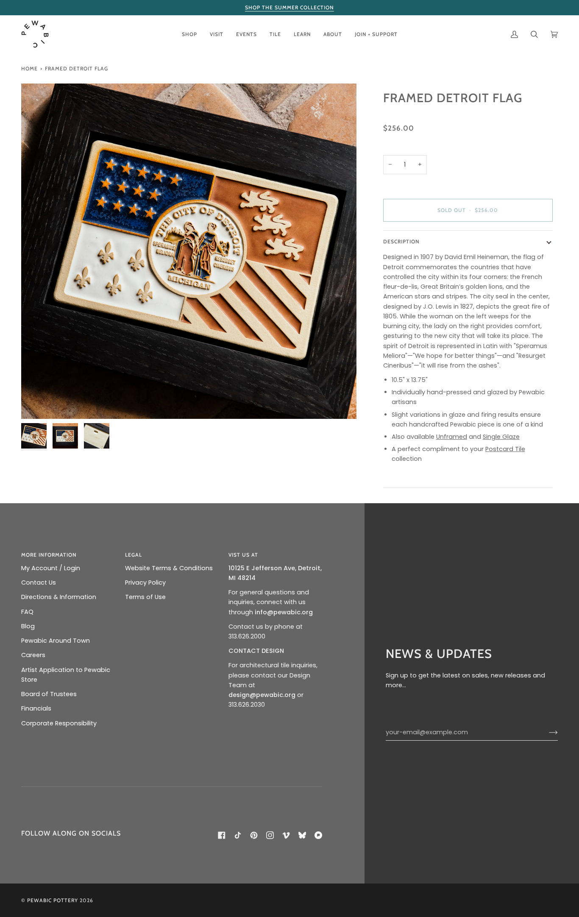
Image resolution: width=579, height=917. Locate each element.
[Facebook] (221, 835)
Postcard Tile (505, 449)
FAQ (27, 612)
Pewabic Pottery (52, 900)
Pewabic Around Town (55, 640)
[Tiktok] (238, 835)
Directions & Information (58, 597)
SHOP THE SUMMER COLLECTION (289, 7)
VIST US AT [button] (243, 555)
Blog (28, 626)
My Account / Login (50, 568)
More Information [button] (49, 555)
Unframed (451, 436)
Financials (36, 708)
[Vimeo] (286, 835)
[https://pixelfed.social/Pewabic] (318, 835)
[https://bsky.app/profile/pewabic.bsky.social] (302, 835)
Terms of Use (145, 597)
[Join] (546, 732)
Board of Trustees (49, 694)
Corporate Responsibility (59, 723)
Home (29, 68)
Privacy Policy (145, 582)
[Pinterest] (254, 835)
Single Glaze (501, 436)
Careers (33, 655)
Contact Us (38, 582)
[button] (189, 34)
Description (401, 241)
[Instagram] (270, 835)
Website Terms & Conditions (169, 568)
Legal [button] (133, 555)
